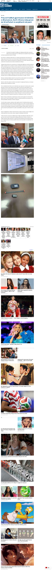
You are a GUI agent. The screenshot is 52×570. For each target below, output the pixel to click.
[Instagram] (50, 1)
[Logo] (6, 5)
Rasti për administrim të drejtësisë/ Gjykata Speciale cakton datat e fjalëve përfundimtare (45, 71)
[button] (50, 9)
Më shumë (42, 80)
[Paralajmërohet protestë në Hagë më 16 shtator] (38, 49)
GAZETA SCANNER (5, 48)
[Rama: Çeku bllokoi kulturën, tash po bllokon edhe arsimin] (38, 65)
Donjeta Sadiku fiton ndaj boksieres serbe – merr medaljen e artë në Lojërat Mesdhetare (45, 60)
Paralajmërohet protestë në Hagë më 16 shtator (45, 49)
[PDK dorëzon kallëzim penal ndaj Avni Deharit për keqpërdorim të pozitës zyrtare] (38, 77)
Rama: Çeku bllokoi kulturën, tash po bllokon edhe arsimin (45, 65)
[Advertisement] (17, 224)
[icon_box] (39, 1)
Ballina (2, 11)
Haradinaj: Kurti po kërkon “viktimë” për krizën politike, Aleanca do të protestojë (45, 54)
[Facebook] (49, 1)
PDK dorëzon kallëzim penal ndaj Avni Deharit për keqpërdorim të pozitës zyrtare (45, 77)
